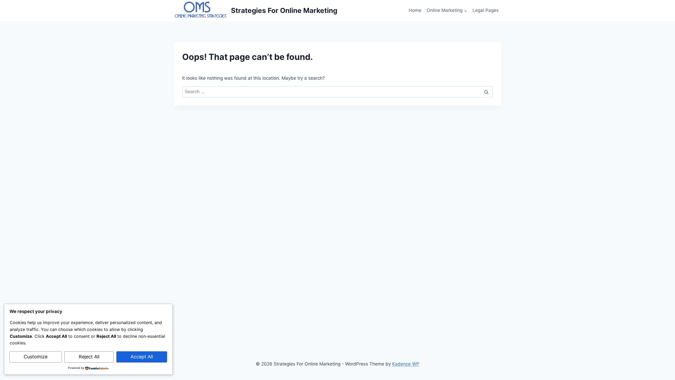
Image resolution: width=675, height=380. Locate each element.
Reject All (89, 356)
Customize (35, 356)
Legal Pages (485, 10)
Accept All (142, 356)
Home (415, 10)
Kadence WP (405, 364)
